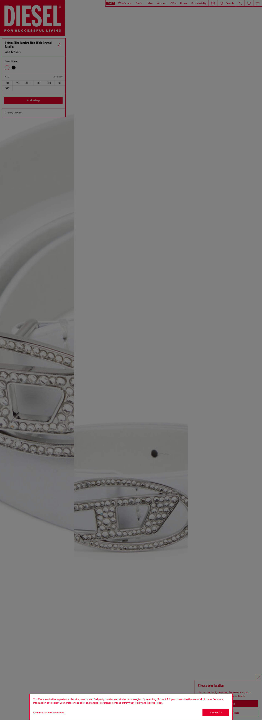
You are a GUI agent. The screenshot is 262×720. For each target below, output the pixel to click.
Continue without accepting (49, 712)
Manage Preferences (101, 702)
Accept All (216, 712)
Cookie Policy (154, 702)
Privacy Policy (134, 702)
